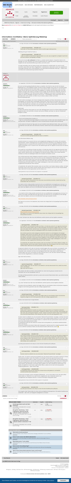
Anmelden (35, 15)
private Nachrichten (26, 16)
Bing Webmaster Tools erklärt (21, 441)
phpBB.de (66, 466)
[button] (62, 39)
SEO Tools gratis (62, 469)
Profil (17, 15)
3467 (7, 87)
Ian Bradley (66, 463)
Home (16, 11)
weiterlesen (15, 434)
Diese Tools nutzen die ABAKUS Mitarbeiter (24, 437)
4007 (7, 119)
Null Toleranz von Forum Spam (62, 41)
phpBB (56, 465)
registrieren (7, 25)
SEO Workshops (36, 469)
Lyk (3, 330)
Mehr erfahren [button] (50, 480)
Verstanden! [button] (63, 480)
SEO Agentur (48, 5)
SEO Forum (32, 0)
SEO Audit (56, 469)
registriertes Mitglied (17, 25)
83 (6, 47)
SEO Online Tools (19, 469)
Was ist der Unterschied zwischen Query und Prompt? (27, 450)
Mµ (47, 404)
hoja (4, 43)
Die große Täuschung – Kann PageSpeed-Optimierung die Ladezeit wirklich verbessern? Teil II (22, 421)
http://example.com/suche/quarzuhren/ (27, 198)
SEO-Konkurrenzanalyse (35, 470)
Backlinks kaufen (49, 469)
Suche (26, 11)
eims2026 (16, 407)
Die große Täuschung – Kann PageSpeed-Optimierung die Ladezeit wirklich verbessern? (21, 411)
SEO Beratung (43, 469)
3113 (7, 333)
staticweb (5, 116)
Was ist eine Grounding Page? (21, 446)
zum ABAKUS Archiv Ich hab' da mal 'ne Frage (11, 461)
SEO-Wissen (29, 5)
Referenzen (38, 5)
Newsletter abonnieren (56, 13)
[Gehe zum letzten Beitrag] (48, 404)
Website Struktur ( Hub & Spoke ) (9, 41)
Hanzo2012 (49, 409)
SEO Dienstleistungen (28, 469)
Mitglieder (35, 11)
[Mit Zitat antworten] (67, 44)
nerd (4, 303)
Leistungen (19, 5)
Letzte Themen (44, 15)
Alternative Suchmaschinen (20, 432)
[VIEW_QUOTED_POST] (33, 47)
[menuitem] (65, 20)
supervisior (24, 47)
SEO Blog (14, 469)
